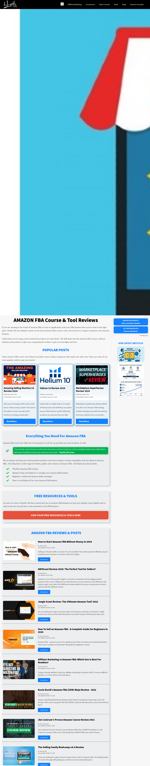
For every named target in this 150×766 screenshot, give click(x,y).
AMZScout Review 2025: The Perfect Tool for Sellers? (67, 569)
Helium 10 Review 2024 (52, 388)
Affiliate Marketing (75, 4)
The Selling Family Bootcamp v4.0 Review (61, 747)
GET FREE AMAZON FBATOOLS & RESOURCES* (130, 329)
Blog (124, 4)
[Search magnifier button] (62, 4)
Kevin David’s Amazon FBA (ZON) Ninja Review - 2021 (67, 689)
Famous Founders (137, 4)
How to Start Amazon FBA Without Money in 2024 (65, 541)
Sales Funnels (104, 4)
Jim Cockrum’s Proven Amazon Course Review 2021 (66, 719)
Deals (116, 4)
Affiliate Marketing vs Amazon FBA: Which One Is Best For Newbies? (69, 661)
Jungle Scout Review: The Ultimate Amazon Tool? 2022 (68, 601)
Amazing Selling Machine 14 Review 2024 (19, 390)
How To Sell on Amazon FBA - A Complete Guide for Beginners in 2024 (73, 631)
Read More (12, 421)
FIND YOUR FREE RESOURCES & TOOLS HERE (56, 515)
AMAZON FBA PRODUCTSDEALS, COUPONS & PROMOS (131, 322)
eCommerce (90, 4)
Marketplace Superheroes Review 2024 (90, 390)
